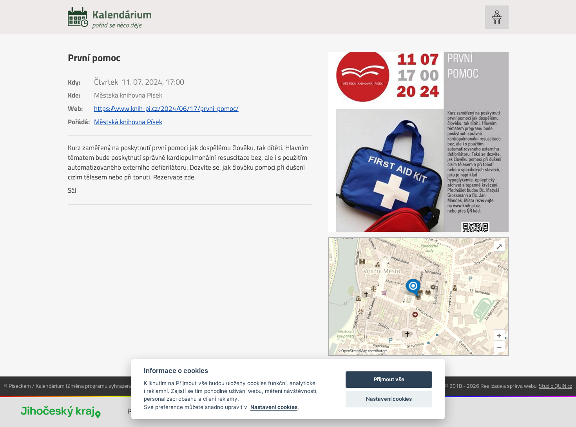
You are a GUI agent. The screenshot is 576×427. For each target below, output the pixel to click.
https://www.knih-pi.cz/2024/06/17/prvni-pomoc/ (166, 108)
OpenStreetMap (354, 351)
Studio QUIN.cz (555, 386)
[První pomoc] (418, 142)
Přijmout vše (389, 379)
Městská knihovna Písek (128, 122)
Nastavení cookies (273, 407)
